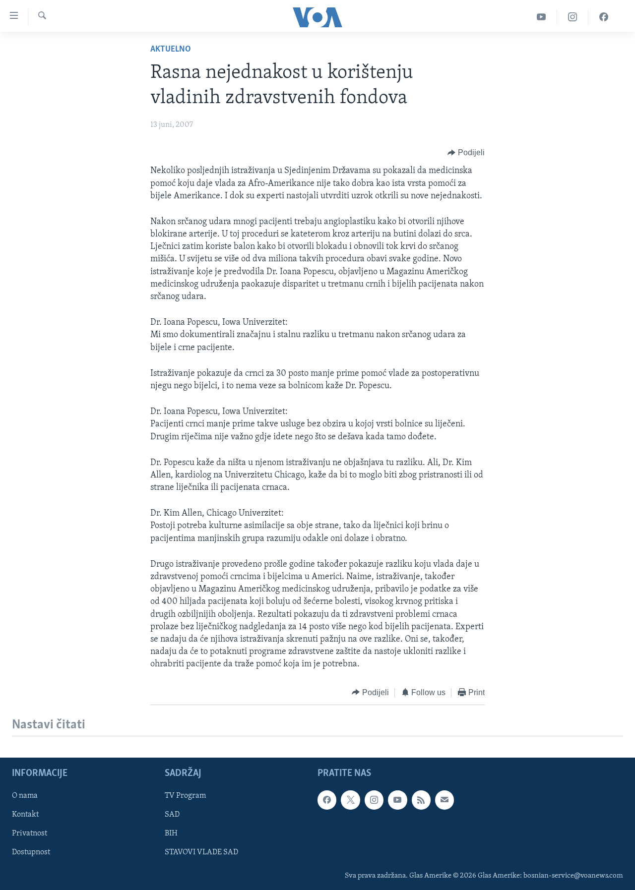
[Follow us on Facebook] (327, 799)
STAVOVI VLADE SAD (201, 852)
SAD (172, 815)
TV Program (185, 796)
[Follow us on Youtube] (397, 799)
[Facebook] (603, 17)
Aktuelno (170, 49)
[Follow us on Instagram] (374, 799)
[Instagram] (572, 17)
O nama (25, 796)
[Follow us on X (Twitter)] (350, 799)
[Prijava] (444, 799)
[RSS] (421, 799)
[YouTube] (541, 17)
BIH (171, 833)
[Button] (466, 152)
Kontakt (25, 815)
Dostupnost (31, 852)
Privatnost (29, 833)
